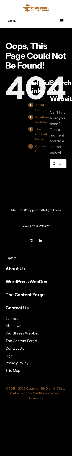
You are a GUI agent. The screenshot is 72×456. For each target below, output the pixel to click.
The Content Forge (41, 134)
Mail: (15, 210)
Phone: (24, 226)
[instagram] (31, 241)
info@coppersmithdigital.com (40, 210)
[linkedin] (40, 241)
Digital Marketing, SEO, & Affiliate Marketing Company (38, 393)
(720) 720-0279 (41, 226)
